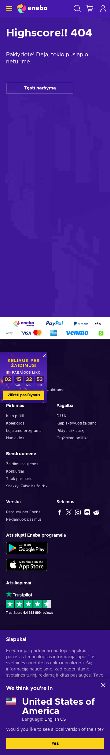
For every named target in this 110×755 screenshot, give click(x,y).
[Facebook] (60, 512)
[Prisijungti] (103, 8)
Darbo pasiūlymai (21, 382)
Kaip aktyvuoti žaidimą (77, 423)
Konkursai (15, 471)
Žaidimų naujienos (22, 464)
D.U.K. (62, 416)
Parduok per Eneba (23, 512)
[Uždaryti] (103, 685)
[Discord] (87, 512)
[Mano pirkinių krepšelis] (90, 8)
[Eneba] (32, 8)
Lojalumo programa (24, 430)
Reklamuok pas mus (24, 519)
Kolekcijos (15, 423)
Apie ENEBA (17, 368)
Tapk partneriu (19, 479)
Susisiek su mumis (22, 375)
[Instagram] (78, 512)
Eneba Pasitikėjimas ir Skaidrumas (36, 390)
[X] (69, 512)
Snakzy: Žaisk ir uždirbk (27, 486)
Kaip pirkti (15, 416)
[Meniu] (8, 8)
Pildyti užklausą (70, 430)
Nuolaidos (15, 438)
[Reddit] (96, 512)
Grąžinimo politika (73, 438)
